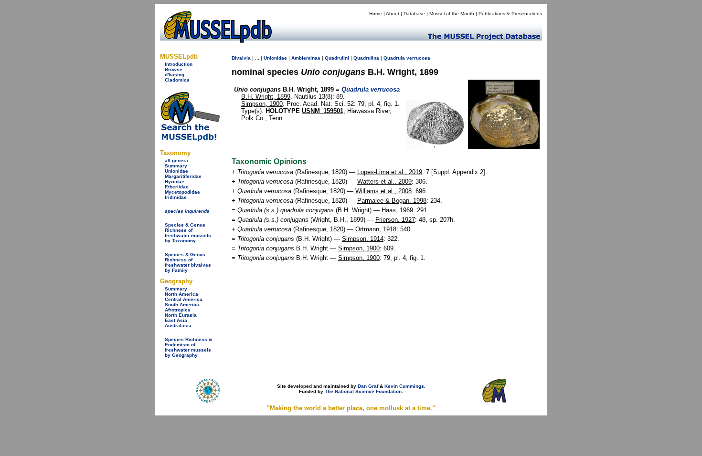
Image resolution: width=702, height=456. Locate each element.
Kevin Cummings (404, 386)
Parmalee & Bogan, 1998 (391, 200)
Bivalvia (241, 58)
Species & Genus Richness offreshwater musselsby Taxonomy (188, 232)
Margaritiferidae (183, 176)
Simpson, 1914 (362, 238)
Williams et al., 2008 (383, 191)
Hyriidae (174, 181)
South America (182, 304)
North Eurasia (181, 315)
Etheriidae (177, 186)
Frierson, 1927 (395, 219)
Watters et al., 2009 (384, 181)
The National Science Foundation (363, 391)
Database (414, 13)
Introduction (178, 64)
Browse (173, 69)
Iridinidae (176, 197)
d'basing (174, 74)
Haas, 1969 (397, 210)
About (392, 13)
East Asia (176, 320)
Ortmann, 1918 (375, 229)
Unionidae (176, 171)
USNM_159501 (322, 110)
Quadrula (394, 58)
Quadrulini (337, 58)
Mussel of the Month (451, 13)
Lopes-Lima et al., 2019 (389, 172)
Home (375, 13)
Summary (176, 165)
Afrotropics (178, 309)
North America (181, 294)
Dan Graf (368, 386)
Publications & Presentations (510, 13)
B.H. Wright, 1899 (265, 96)
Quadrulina (366, 58)
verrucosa (418, 58)
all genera (176, 160)
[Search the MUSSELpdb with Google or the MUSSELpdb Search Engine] (190, 139)
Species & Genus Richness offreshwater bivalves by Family (188, 262)
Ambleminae (305, 58)
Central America (183, 299)
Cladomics (177, 80)
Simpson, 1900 (262, 103)
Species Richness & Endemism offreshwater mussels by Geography (188, 347)
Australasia (178, 325)
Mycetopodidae (182, 192)
